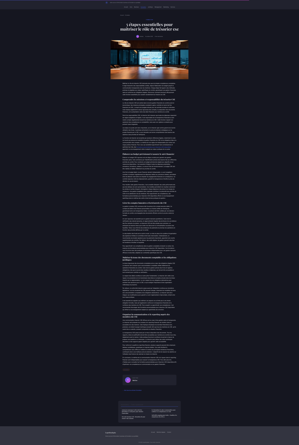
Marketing (166, 7)
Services (173, 7)
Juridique (150, 7)
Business (136, 7)
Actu (131, 7)
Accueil (126, 7)
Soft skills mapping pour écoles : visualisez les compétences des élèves (164, 416)
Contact (169, 432)
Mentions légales (161, 432)
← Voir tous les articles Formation (132, 390)
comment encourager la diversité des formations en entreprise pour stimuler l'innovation (132, 411)
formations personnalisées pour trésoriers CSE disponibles (153, 147)
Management (158, 7)
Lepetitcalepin (110, 432)
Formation (143, 7)
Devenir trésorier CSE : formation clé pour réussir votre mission (133, 417)
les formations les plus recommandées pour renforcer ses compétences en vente (164, 410)
